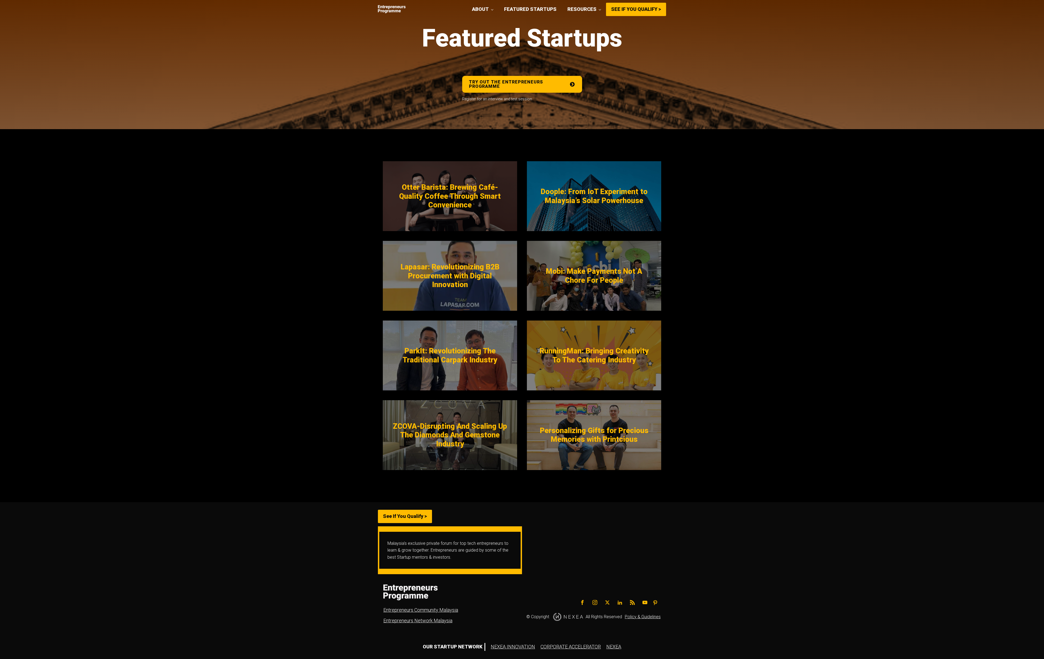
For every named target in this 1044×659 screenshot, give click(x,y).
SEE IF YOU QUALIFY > (636, 9)
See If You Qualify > (405, 516)
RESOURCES (581, 9)
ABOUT (480, 9)
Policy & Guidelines (643, 616)
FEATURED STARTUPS (530, 9)
